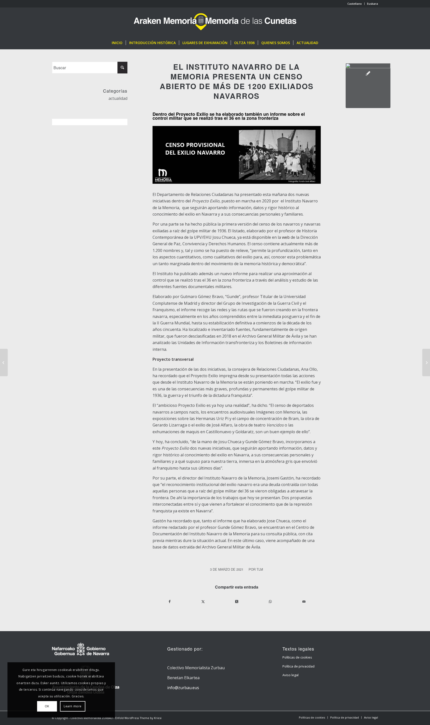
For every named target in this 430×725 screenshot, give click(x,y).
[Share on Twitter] (236, 601)
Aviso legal (290, 675)
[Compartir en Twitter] (203, 601)
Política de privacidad (298, 666)
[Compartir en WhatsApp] (270, 601)
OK (47, 706)
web (286, 237)
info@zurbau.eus (183, 687)
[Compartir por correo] (304, 601)
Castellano (354, 3)
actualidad (117, 98)
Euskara (372, 3)
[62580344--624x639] (368, 85)
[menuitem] (355, 3)
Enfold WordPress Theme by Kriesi (138, 718)
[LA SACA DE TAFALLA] (426, 362)
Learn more (73, 706)
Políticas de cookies (297, 657)
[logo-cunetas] (215, 22)
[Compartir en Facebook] (169, 601)
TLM (260, 569)
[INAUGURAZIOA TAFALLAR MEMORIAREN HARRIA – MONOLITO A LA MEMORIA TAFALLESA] (4, 362)
